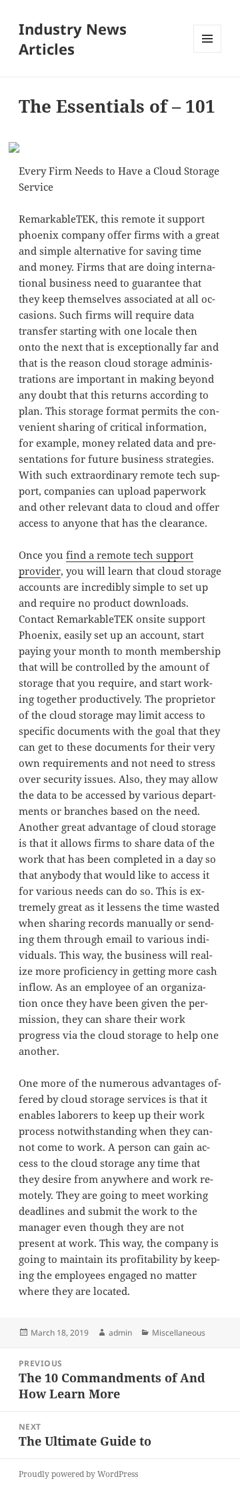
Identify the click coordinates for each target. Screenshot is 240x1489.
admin (120, 1332)
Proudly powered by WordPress (78, 1474)
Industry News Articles (73, 39)
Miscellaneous (178, 1332)
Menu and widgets (207, 52)
